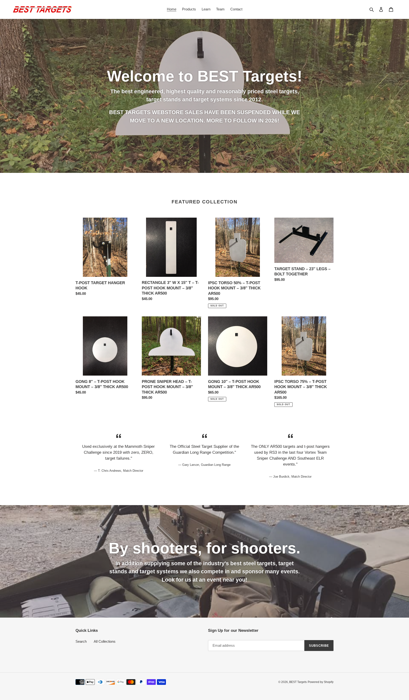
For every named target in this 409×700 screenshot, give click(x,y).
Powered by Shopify (320, 682)
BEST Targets (298, 682)
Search (81, 641)
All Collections (105, 641)
